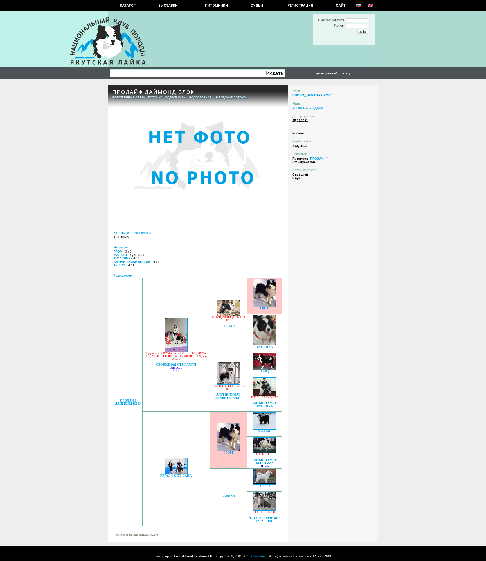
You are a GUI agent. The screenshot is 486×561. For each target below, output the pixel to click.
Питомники (216, 6)
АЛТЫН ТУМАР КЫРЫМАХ (265, 461)
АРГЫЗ (264, 486)
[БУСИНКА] (264, 343)
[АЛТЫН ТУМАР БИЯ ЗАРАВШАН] (264, 509)
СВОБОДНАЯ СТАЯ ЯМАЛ (176, 364)
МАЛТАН (265, 431)
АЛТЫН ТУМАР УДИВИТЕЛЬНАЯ (228, 396)
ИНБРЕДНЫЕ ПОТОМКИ (231, 97)
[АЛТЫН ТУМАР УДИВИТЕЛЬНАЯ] (228, 383)
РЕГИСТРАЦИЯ (300, 6)
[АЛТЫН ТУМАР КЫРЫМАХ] (264, 451)
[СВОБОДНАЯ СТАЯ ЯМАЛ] (176, 350)
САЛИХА (228, 495)
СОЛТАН (228, 326)
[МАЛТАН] (264, 428)
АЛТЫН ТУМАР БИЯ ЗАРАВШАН (265, 519)
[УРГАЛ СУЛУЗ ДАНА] (176, 472)
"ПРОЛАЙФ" (318, 158)
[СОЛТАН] (228, 314)
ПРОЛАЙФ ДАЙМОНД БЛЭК (128, 402)
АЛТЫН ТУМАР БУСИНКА (265, 405)
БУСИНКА (265, 347)
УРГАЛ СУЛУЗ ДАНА (176, 475)
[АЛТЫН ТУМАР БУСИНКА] (264, 394)
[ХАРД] (264, 368)
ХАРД (264, 371)
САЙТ (341, 6)
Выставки (168, 6)
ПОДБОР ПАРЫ (175, 97)
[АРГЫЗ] (264, 483)
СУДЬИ (257, 6)
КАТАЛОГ (128, 6)
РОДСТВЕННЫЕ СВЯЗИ (128, 97)
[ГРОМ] (264, 305)
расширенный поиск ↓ (333, 73)
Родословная (200, 97)
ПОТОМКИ (155, 97)
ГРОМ (264, 308)
